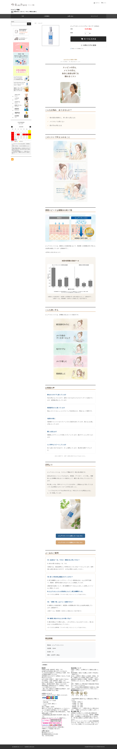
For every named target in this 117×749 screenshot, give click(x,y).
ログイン (98, 2)
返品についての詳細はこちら (77, 48)
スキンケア (40, 23)
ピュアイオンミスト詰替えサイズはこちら (70, 542)
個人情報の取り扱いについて (17, 746)
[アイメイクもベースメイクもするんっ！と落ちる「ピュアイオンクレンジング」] (21, 86)
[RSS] (12, 159)
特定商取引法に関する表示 (29, 746)
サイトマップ (94, 16)
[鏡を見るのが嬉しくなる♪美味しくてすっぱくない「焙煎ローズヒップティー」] (21, 91)
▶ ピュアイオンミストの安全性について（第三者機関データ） (65, 591)
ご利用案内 (46, 16)
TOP (23, 16)
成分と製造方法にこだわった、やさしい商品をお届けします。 (24, 12)
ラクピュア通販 (15, 9)
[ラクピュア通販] (23, 8)
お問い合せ (70, 16)
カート (104, 2)
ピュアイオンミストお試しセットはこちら (70, 536)
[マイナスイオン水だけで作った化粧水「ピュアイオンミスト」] (21, 80)
